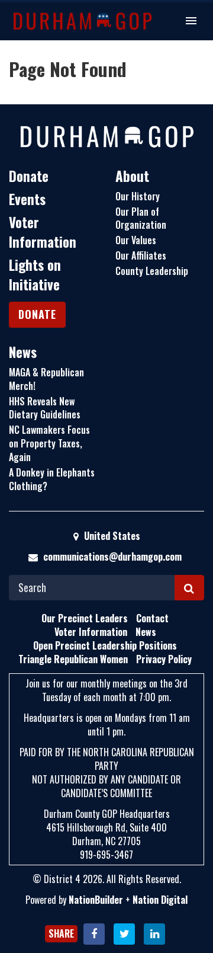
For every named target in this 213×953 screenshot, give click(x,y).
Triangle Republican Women (73, 659)
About (132, 176)
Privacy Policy (164, 659)
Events (27, 199)
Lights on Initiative (35, 275)
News (23, 352)
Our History (137, 196)
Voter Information (42, 232)
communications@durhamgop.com (112, 556)
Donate (29, 176)
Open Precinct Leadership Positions (105, 645)
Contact (152, 618)
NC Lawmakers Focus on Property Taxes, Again (49, 443)
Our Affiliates (140, 255)
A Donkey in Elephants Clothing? (52, 479)
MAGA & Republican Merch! (46, 379)
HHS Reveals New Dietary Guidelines (44, 408)
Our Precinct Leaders (84, 618)
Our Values (135, 240)
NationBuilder (96, 900)
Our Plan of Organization (140, 218)
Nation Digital (160, 900)
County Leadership (151, 271)
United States (111, 536)
